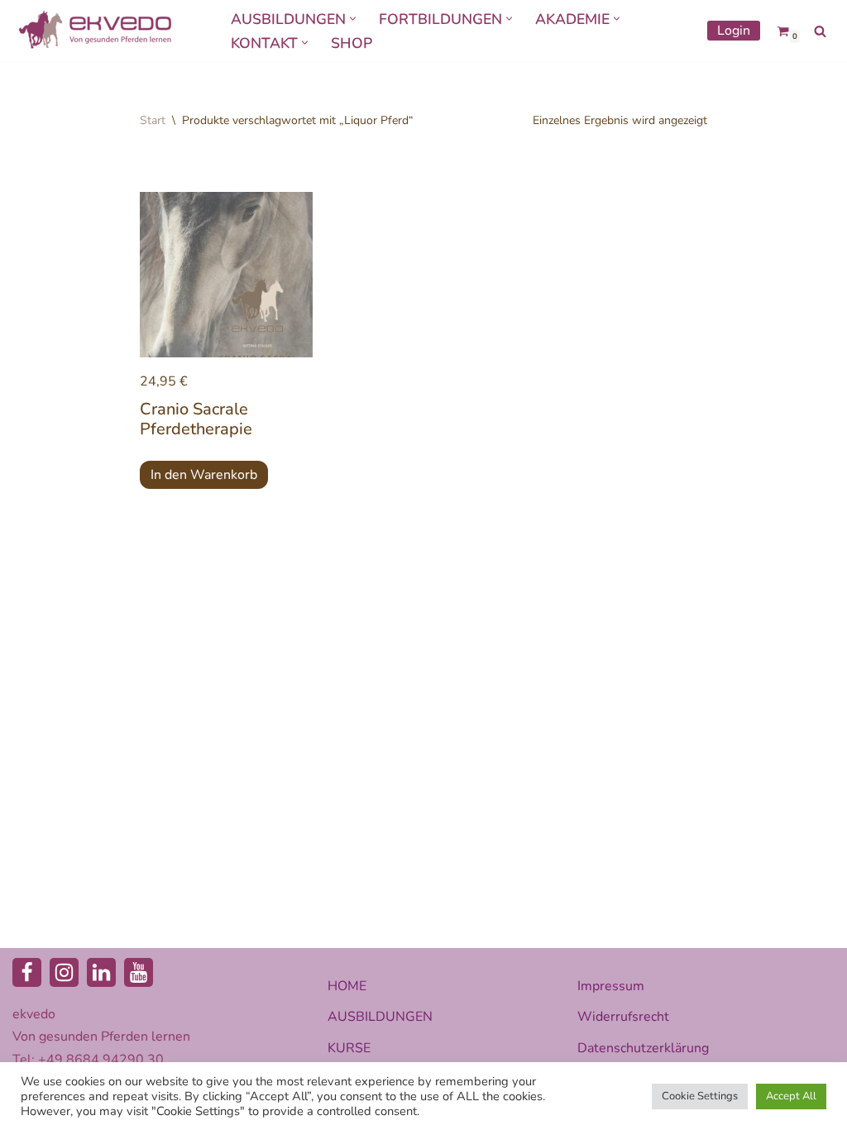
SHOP (351, 43)
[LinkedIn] (101, 972)
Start (152, 120)
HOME (347, 986)
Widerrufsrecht (623, 1017)
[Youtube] (138, 972)
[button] (353, 19)
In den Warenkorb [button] (204, 475)
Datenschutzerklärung (643, 1048)
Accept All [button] (791, 1096)
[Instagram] (64, 972)
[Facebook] (26, 972)
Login (733, 31)
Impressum (610, 986)
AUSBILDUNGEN (380, 1017)
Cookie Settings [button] (700, 1096)
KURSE (349, 1048)
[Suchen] (820, 31)
